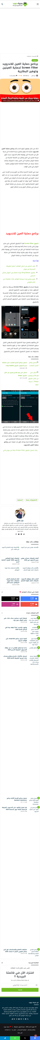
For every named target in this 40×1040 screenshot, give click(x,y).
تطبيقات (29, 56)
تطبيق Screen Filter (31, 243)
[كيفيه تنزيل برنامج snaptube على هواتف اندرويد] (33, 642)
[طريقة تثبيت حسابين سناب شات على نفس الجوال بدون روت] (33, 621)
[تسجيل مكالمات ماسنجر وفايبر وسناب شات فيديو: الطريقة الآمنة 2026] (33, 725)
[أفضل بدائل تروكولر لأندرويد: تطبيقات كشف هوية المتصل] (30, 572)
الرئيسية (34, 56)
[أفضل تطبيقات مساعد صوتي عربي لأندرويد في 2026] (30, 551)
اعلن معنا (20, 1033)
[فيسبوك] (21, 534)
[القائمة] (38, 5)
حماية (19, 500)
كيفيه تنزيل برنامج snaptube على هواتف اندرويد (16, 639)
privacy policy (31, 1030)
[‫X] (23, 1019)
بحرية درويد (6, 1027)
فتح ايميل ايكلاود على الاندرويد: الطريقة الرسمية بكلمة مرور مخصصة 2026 (14, 808)
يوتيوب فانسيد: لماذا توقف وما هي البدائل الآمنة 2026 (16, 628)
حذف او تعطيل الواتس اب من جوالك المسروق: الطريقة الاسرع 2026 (16, 649)
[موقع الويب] (24, 534)
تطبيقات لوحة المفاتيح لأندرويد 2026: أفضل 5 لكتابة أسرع (10, 560)
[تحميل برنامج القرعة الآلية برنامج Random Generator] (33, 801)
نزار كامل (33, 76)
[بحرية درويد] (20, 4)
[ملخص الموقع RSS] (28, 1019)
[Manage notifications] (35, 1035)
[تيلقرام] (12, 1019)
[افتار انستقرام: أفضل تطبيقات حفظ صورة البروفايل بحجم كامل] (10, 572)
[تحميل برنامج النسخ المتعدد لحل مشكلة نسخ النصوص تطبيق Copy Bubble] (33, 364)
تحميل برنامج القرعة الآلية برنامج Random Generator (17, 799)
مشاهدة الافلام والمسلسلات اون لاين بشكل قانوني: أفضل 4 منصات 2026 (15, 950)
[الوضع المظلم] (2, 5)
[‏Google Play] (14, 1019)
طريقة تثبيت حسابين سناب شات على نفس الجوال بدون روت (15, 619)
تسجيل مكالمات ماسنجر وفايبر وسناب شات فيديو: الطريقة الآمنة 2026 (15, 657)
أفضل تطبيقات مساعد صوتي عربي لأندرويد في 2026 (30, 559)
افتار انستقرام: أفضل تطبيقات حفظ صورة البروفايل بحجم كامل (12, 581)
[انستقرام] (16, 534)
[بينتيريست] (21, 1019)
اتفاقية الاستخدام (21, 1030)
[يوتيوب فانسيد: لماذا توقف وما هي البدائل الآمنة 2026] (33, 631)
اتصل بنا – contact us (10, 1030)
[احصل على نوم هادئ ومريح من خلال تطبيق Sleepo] (33, 378)
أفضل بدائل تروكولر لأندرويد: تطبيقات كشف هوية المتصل (30, 580)
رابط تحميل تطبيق (20, 450)
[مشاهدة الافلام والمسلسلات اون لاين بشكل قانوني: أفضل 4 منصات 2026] (33, 952)
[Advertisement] (20, 30)
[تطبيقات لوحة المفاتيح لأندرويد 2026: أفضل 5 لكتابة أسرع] (10, 551)
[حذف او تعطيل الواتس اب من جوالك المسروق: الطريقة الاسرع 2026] (33, 650)
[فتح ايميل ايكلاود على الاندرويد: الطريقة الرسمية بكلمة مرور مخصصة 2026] (33, 876)
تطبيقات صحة (31, 500)
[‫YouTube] (19, 534)
